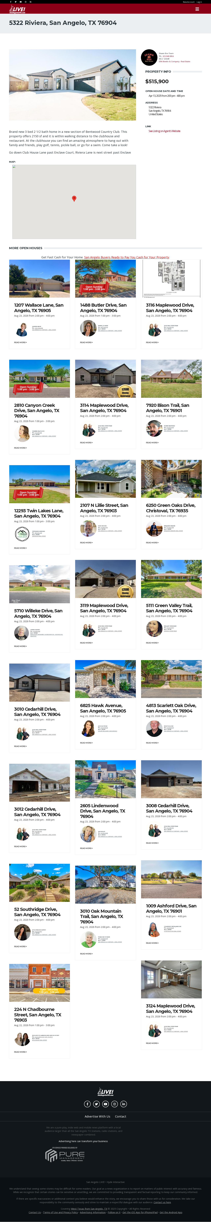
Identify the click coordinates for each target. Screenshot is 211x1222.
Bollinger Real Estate (39, 1040)
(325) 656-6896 (39, 328)
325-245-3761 (170, 327)
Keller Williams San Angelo (107, 731)
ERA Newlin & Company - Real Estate (174, 61)
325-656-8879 (170, 727)
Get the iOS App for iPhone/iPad (140, 1212)
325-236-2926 (170, 527)
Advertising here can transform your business (83, 1141)
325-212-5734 (170, 627)
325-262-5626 (104, 833)
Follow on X (114, 1212)
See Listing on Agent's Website (164, 131)
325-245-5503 (38, 433)
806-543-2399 (38, 533)
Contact (120, 1116)
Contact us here (162, 1202)
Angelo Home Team (170, 631)
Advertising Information (93, 1212)
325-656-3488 (36, 631)
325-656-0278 (104, 938)
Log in (199, 2)
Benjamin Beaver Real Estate (173, 531)
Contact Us (35, 1212)
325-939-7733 (104, 527)
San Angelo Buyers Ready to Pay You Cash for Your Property (126, 257)
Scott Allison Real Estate (172, 931)
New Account (189, 2)
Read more (20, 342)
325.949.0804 (168, 56)
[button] (74, 199)
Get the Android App (171, 1212)
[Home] (17, 9)
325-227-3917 (38, 931)
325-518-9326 (104, 727)
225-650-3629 (170, 928)
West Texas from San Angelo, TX (89, 1208)
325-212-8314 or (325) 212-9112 (44, 1037)
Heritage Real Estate (39, 536)
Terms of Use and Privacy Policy (60, 1212)
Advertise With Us (97, 1116)
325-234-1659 (170, 427)
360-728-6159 (104, 327)
